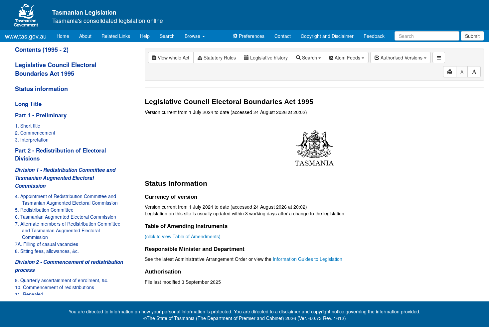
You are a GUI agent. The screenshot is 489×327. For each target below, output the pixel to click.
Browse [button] (193, 36)
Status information (41, 88)
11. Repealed (29, 294)
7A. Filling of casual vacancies (46, 244)
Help (145, 36)
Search (167, 36)
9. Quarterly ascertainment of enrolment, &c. (61, 280)
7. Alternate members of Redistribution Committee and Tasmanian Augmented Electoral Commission (67, 230)
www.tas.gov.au (26, 36)
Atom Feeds (347, 57)
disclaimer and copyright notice (311, 311)
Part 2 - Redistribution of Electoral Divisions (60, 154)
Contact (282, 36)
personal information (183, 311)
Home (65, 35)
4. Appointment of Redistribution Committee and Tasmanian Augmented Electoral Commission (66, 199)
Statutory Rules (219, 57)
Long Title (28, 104)
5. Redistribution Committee (44, 209)
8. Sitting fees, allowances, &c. (47, 251)
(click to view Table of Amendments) (183, 236)
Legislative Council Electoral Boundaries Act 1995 (55, 69)
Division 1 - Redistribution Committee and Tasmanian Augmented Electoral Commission (65, 177)
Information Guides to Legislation (307, 259)
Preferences (251, 36)
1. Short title (27, 125)
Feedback (374, 36)
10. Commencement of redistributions (54, 287)
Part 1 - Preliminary (41, 115)
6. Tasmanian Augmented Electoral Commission (65, 216)
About (85, 36)
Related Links (115, 36)
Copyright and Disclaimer (327, 36)
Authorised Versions (401, 57)
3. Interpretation (32, 139)
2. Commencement (35, 132)
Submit (472, 36)
